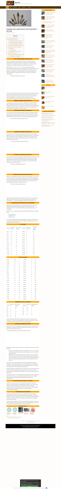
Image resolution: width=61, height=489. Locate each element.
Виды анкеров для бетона (12, 39)
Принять (29, 486)
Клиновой (11, 48)
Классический (12, 50)
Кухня (19, 7)
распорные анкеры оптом (17, 67)
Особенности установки (14, 56)
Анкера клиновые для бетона (15, 43)
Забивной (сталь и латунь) (14, 51)
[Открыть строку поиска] (54, 7)
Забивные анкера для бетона (15, 42)
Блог (7, 7)
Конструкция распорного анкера (15, 54)
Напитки (23, 7)
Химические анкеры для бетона (15, 45)
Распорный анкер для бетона (15, 40)
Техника (29, 7)
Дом (10, 7)
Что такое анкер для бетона (12, 37)
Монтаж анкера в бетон (12, 53)
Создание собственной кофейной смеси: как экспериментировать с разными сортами (48, 114)
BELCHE (17, 2)
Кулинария (15, 7)
